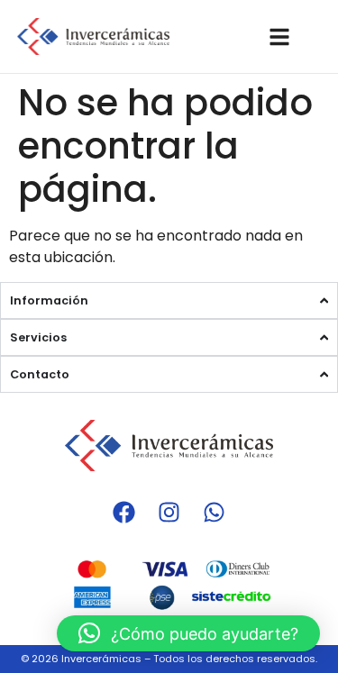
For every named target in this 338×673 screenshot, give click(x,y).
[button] (188, 633)
